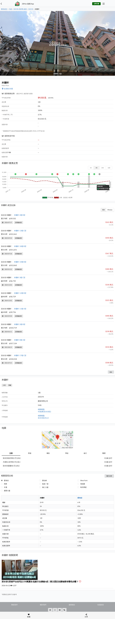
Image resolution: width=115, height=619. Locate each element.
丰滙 (5, 487)
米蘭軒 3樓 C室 (19, 277)
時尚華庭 (83, 487)
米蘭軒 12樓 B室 (20, 293)
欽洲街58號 (8, 89)
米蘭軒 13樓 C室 (20, 231)
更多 (111, 372)
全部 (109, 167)
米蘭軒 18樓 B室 (20, 246)
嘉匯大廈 (7, 491)
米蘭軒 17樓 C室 (20, 355)
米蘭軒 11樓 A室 (20, 309)
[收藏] (80, 581)
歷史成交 (109, 209)
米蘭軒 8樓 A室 (19, 340)
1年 (91, 167)
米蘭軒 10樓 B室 (20, 262)
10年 (102, 167)
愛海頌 (6, 480)
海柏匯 (82, 484)
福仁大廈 (45, 487)
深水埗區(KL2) (43, 418)
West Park (83, 480)
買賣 (103, 209)
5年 (96, 167)
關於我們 (43, 605)
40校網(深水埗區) (44, 412)
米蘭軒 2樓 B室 (19, 215)
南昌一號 (45, 484)
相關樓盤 (41, 409)
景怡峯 (44, 480)
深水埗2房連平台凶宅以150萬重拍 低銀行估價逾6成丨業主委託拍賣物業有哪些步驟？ (40, 581)
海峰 (5, 484)
